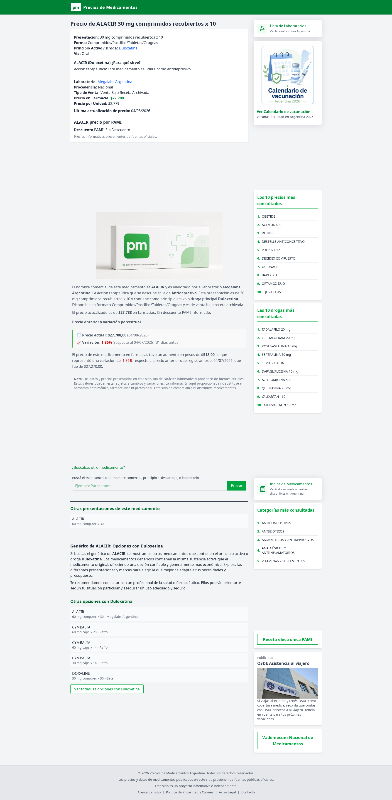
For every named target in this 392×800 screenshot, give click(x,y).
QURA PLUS (272, 292)
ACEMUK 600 (271, 225)
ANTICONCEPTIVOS (276, 523)
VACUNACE (270, 267)
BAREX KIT (269, 275)
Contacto (248, 792)
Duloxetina (128, 48)
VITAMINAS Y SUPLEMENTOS (283, 561)
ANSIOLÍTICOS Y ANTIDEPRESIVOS (288, 539)
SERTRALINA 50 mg (276, 354)
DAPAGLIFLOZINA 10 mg (280, 371)
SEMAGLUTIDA (273, 363)
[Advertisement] (159, 178)
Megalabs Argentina (115, 81)
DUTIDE (267, 233)
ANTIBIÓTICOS (273, 531)
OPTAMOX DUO (273, 283)
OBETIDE (268, 216)
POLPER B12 (271, 250)
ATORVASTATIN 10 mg (280, 405)
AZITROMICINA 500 (276, 380)
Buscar (237, 485)
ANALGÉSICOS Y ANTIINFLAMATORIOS (278, 550)
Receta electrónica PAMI (287, 639)
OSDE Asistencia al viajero (283, 663)
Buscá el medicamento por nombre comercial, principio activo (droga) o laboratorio (135, 478)
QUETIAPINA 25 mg (276, 388)
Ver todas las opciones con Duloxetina (107, 689)
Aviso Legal (227, 792)
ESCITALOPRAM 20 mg (279, 338)
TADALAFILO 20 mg (276, 329)
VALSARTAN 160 (273, 396)
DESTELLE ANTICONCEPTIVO (283, 241)
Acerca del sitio (149, 792)
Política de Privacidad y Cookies (189, 792)
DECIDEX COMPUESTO (278, 258)
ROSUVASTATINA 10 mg (279, 346)
